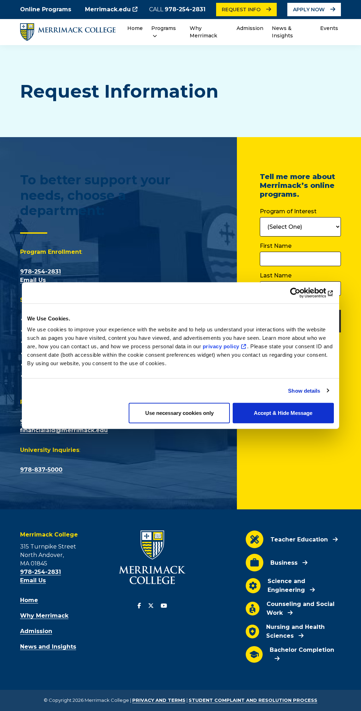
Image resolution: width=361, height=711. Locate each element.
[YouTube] (164, 606)
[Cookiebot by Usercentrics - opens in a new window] (303, 292)
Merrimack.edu (108, 9)
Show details (304, 390)
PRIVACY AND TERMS (158, 700)
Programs (163, 28)
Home (135, 28)
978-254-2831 (185, 9)
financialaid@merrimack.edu (64, 430)
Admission (250, 28)
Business (284, 562)
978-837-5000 (41, 469)
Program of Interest (288, 211)
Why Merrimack (203, 32)
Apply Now (309, 9)
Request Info (241, 9)
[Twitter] (151, 606)
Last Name (276, 275)
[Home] (68, 32)
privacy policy (221, 346)
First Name (276, 246)
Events (329, 28)
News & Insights (282, 32)
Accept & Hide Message (283, 413)
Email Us (33, 280)
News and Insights (48, 646)
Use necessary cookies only (179, 413)
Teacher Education (299, 539)
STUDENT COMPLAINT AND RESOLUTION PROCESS (253, 700)
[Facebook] (139, 606)
